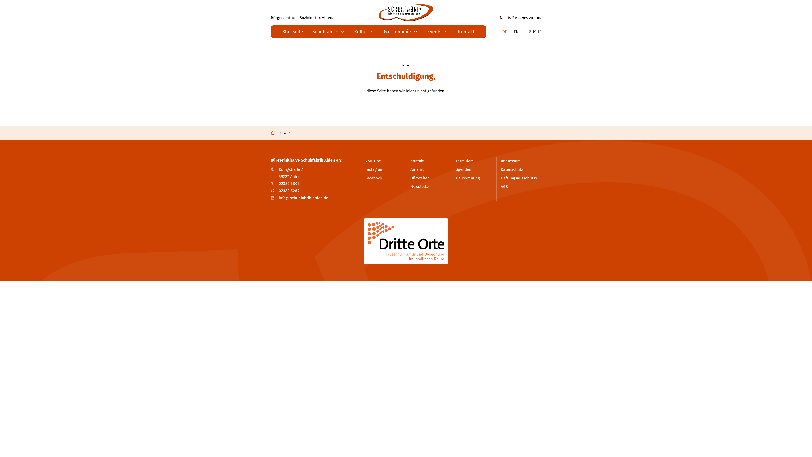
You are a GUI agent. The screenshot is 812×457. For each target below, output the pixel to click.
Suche (535, 31)
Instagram (374, 169)
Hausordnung (468, 178)
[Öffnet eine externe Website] (406, 241)
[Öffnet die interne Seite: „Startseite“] (277, 133)
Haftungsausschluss (519, 178)
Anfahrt (417, 169)
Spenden (463, 169)
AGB (504, 186)
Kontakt (417, 160)
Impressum (511, 160)
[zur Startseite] (406, 12)
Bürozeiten (420, 178)
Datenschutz (512, 169)
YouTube (373, 160)
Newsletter (420, 186)
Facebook (373, 178)
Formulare (465, 160)
